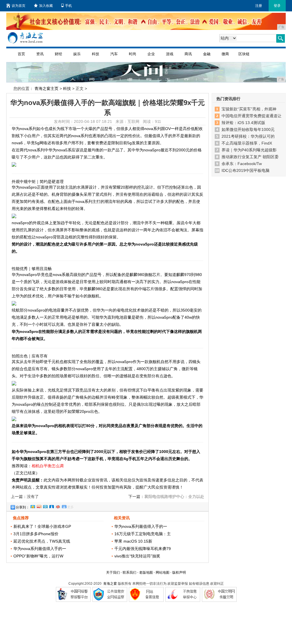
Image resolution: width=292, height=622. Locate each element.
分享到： (22, 507)
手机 (68, 6)
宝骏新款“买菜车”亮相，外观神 (249, 109)
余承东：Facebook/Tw (242, 163)
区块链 (244, 54)
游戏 (169, 54)
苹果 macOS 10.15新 (133, 541)
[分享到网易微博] (57, 506)
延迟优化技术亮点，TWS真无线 (41, 541)
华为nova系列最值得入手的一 (39, 548)
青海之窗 (110, 584)
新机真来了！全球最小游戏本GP (42, 526)
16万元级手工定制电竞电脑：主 (142, 534)
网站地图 (162, 572)
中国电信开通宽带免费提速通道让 (251, 116)
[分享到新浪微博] (39, 506)
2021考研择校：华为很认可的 (248, 136)
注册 (258, 6)
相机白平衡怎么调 (48, 466)
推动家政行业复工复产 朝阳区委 (250, 157)
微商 (225, 54)
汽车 (114, 54)
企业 (151, 54)
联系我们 (129, 572)
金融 (206, 54)
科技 (95, 54)
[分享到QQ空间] (32, 506)
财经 (58, 54)
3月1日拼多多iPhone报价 (35, 534)
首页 (21, 54)
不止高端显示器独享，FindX (247, 143)
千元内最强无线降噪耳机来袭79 (142, 548)
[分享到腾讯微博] (45, 506)
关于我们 (113, 572)
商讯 (188, 54)
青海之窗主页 (46, 88)
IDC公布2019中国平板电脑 (245, 170)
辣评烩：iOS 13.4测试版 (243, 122)
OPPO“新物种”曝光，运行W (38, 556)
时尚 (132, 54)
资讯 (40, 54)
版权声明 (179, 572)
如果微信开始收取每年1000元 (248, 129)
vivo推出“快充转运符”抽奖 (137, 556)
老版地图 (146, 572)
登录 (277, 6)
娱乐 (77, 54)
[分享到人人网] (51, 506)
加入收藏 (46, 6)
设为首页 (18, 6)
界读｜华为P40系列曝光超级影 (249, 150)
